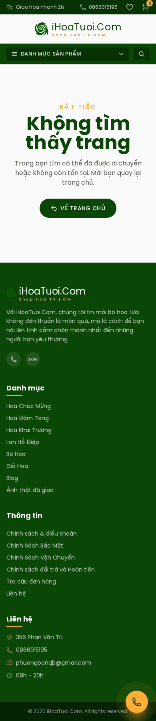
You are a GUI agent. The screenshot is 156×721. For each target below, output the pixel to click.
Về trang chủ (82, 208)
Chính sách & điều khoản (41, 534)
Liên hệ (16, 594)
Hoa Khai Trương (29, 430)
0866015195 (103, 7)
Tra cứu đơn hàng (31, 582)
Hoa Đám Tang (27, 418)
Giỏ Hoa (17, 466)
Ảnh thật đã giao (30, 490)
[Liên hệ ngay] (137, 702)
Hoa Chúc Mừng (28, 406)
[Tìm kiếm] (142, 54)
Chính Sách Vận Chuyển (40, 558)
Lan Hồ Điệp (22, 442)
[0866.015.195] (13, 359)
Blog (12, 478)
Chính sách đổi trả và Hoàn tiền (50, 570)
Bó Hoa (16, 454)
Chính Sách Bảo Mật (34, 546)
